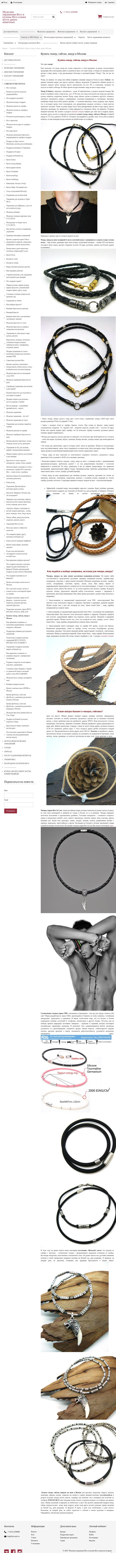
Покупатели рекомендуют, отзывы (18, 117)
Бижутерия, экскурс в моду (16, 183)
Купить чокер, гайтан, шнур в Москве (18, 617)
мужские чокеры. (107, 636)
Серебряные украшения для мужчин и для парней (19, 387)
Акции (62, 1541)
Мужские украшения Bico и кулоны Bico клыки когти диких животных (14, 17)
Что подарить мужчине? (14, 98)
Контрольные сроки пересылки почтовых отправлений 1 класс (17, 249)
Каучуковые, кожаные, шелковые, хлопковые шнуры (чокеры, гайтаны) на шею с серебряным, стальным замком (18, 343)
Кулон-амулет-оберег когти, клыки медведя (78, 43)
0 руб (112, 17)
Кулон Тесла (10, 255)
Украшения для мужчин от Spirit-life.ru (18, 200)
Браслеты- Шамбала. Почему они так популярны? (18, 494)
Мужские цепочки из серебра (16, 431)
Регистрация (17, 2)
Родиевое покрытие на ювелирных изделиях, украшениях (18, 663)
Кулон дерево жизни (13, 168)
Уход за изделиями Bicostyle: (16, 191)
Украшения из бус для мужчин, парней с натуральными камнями (18, 448)
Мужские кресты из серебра (16, 106)
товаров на (107, 17)
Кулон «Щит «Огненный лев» (16, 187)
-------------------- (28, 32)
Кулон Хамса (11, 160)
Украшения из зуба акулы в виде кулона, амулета (18, 334)
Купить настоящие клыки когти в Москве (18, 583)
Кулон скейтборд (12, 179)
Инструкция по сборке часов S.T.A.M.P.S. (16, 224)
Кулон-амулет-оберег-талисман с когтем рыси (17, 727)
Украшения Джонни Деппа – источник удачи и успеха (16, 487)
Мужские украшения (46, 32)
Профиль (92, 1532)
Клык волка (10, 482)
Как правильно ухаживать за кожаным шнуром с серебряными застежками (18, 655)
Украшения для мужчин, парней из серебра (18, 425)
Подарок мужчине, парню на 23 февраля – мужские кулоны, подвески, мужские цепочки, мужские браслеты (17, 601)
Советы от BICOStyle (30, 37)
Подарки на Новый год (14, 156)
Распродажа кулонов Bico (29, 43)
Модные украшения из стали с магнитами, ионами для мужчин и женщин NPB (18, 353)
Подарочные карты (67, 1535)
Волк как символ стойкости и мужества (16, 529)
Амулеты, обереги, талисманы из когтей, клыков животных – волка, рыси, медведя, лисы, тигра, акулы (18, 510)
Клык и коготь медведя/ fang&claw (18, 541)
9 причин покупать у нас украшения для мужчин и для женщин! (19, 276)
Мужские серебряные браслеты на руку (18, 381)
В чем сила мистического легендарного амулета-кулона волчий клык (16, 553)
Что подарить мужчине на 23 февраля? (16, 577)
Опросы (81, 37)
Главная (4, 48)
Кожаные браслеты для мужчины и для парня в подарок (18, 394)
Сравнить (111, 2)
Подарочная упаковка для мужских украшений (19, 632)
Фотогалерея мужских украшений (58, 37)
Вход (5, 2)
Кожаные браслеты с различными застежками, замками (18, 317)
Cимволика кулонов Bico (15, 360)
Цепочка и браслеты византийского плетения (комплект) (18, 477)
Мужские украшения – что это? (17, 416)
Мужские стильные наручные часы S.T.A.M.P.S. (18, 217)
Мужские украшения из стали (16, 420)
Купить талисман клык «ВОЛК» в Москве (18, 689)
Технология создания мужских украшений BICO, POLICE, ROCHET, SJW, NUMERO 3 (17, 640)
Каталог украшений (88, 32)
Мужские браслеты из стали (16, 323)
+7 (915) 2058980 (70, 12)
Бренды (62, 1532)
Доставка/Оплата (11, 32)
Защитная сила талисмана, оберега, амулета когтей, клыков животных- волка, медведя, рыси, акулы (18, 501)
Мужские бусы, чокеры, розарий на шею (19, 679)
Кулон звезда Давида (13, 164)
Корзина (92, 1541)
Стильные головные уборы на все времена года (18, 295)
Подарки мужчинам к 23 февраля (18, 148)
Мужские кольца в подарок (16, 102)
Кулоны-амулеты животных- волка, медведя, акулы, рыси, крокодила (18, 442)
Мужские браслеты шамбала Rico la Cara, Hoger (19, 714)
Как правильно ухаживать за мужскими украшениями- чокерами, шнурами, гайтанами (19, 624)
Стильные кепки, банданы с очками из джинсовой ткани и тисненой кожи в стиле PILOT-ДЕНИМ (18, 671)
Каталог (34, 1532)
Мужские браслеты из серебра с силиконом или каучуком (17, 328)
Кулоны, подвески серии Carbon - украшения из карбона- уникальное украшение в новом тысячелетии (18, 242)
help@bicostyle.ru (13, 1536)
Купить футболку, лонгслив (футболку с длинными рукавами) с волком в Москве (19, 697)
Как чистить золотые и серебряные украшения (18, 230)
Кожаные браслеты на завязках (17, 309)
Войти (91, 1535)
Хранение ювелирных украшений (18, 235)
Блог (33, 1535)
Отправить (10, 811)
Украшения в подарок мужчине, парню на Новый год (17, 648)
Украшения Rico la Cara (14, 524)
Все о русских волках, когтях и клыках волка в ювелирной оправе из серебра (18, 591)
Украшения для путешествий (16, 195)
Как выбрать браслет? (14, 305)
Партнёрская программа (68, 1538)
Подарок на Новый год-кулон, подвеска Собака (17, 720)
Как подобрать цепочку (14, 271)
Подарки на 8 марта (13, 152)
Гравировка (8, 43)
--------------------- (11, 37)
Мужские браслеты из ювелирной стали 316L (18, 374)
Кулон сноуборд (12, 175)
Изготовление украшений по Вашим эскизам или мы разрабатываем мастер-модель (19, 734)
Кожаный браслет (12, 312)
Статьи (7, 748)
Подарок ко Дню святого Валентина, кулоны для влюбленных (19, 142)
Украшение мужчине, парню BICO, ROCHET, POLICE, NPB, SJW (18, 610)
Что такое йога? (11, 131)
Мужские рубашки (13, 212)
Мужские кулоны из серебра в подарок (17, 111)
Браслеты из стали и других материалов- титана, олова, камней (18, 461)
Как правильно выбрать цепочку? (18, 560)
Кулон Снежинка (12, 172)
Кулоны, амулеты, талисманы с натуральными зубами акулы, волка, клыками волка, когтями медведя (19, 366)
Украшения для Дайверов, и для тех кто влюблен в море (19, 207)
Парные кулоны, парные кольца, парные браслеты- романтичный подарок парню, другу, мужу (17, 287)
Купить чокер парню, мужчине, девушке (17, 546)
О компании (35, 1544)
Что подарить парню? (14, 281)
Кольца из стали (12, 259)
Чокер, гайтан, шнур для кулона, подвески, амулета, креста (17, 518)
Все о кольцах (11, 88)
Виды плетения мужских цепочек (18, 267)
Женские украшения (66, 32)
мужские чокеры (77, 112)
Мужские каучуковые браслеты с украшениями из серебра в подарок (18, 136)
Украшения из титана (13, 301)
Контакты (34, 1541)
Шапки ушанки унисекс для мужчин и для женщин (19, 455)
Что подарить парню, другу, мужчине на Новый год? (16, 535)
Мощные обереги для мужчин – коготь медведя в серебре (17, 400)
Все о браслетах (12, 120)
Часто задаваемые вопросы (98, 37)
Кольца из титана (12, 263)
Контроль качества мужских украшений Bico (16, 93)
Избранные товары (95, 2)
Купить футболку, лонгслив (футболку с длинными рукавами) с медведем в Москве (19, 706)
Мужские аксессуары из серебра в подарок (18, 125)
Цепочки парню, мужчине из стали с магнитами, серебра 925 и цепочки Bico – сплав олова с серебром (19, 469)
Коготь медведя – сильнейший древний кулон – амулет (17, 407)
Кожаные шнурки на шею (15, 684)
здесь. (71, 94)
